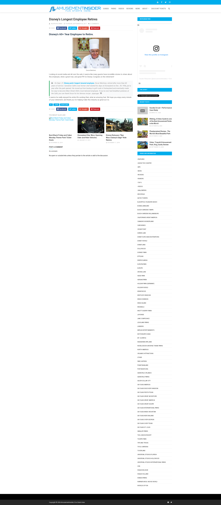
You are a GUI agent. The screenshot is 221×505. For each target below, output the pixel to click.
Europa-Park (141, 264)
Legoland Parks (143, 322)
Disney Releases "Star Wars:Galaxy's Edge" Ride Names (116, 137)
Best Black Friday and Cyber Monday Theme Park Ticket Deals (60, 137)
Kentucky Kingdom (144, 295)
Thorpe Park (141, 439)
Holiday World (142, 287)
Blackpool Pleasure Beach (147, 202)
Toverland (141, 450)
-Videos (140, 186)
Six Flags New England (145, 415)
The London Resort (144, 435)
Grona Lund (141, 272)
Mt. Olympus (141, 338)
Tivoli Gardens (142, 447)
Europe (140, 268)
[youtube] (157, 2)
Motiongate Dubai (143, 334)
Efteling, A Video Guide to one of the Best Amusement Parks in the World (161, 121)
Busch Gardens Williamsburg (148, 213)
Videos (121, 9)
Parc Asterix (142, 361)
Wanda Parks (142, 478)
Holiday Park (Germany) (145, 283)
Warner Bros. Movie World (147, 481)
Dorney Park (142, 252)
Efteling (140, 256)
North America (142, 349)
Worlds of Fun (142, 485)
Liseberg (140, 326)
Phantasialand (142, 365)
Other (139, 357)
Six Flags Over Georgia (145, 419)
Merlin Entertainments (145, 330)
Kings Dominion (142, 299)
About (144, 9)
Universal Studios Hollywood (148, 458)
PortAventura (142, 369)
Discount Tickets (158, 9)
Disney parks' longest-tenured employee (79, 83)
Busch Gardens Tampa (145, 210)
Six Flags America (143, 384)
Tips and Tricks (142, 443)
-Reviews (140, 175)
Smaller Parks (142, 431)
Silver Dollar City (144, 381)
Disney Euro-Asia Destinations (148, 237)
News (137, 9)
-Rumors (140, 178)
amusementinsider (160, 79)
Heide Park (141, 276)
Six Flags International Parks (148, 408)
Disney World (142, 241)
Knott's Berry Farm (144, 311)
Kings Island (141, 303)
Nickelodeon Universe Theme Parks (150, 346)
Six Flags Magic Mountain (146, 412)
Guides (106, 9)
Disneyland (64, 104)
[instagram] (169, 2)
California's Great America (147, 217)
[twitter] (165, 2)
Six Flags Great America (146, 400)
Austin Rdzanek (145, 79)
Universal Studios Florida (147, 454)
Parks (113, 9)
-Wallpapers (141, 190)
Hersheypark (142, 279)
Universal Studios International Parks (151, 462)
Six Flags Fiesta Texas (145, 392)
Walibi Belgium (142, 470)
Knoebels (140, 307)
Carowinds (141, 225)
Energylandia (142, 260)
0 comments (94, 23)
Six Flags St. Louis (143, 427)
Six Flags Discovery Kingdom (147, 388)
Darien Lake (141, 233)
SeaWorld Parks (143, 377)
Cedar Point (141, 229)
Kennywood (141, 291)
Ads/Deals (141, 194)
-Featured (140, 159)
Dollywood (141, 248)
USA (138, 466)
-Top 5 (139, 182)
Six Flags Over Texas (145, 423)
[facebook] (161, 2)
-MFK (138, 167)
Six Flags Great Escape (145, 404)
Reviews (129, 9)
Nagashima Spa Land (144, 342)
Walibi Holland (142, 474)
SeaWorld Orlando (144, 373)
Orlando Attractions (145, 353)
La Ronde (140, 314)
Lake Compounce (143, 318)
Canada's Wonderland (145, 221)
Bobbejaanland (143, 206)
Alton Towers (142, 198)
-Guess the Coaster (144, 163)
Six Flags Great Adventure (147, 396)
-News (56, 104)
